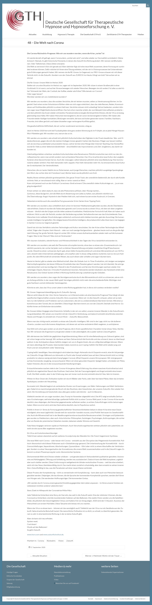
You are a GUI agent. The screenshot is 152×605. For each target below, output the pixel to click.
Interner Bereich (140, 599)
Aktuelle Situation (38, 556)
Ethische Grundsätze (14, 576)
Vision (61, 541)
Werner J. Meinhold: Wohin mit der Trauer (103, 556)
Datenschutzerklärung (111, 599)
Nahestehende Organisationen (112, 572)
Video (56, 580)
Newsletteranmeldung (62, 572)
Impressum (98, 599)
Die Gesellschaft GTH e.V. (90, 34)
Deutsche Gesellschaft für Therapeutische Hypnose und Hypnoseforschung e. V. (84, 24)
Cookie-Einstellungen (126, 599)
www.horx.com (33, 534)
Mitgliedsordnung (13, 587)
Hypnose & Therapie (66, 34)
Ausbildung (47, 34)
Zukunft (69, 541)
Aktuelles (32, 34)
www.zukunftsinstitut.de (53, 534)
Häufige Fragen (12, 572)
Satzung (9, 583)
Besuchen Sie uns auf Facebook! (67, 583)
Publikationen (59, 576)
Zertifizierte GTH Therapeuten (119, 34)
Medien (141, 34)
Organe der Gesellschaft (15, 580)
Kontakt (90, 599)
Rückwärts (51, 541)
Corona (41, 541)
